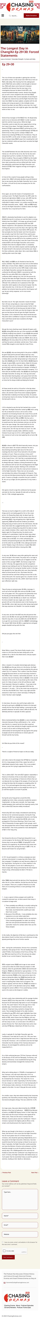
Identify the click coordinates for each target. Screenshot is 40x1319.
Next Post (35, 1172)
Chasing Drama (9, 1305)
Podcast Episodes (27, 1305)
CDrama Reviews (10, 1307)
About (18, 1305)
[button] (2, 15)
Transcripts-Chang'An (17, 59)
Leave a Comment (6, 59)
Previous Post (6, 1172)
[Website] (20, 1235)
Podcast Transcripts (24, 1307)
